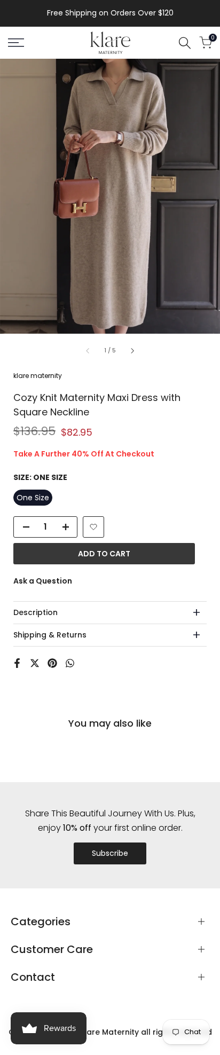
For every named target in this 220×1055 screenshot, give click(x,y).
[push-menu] (16, 42)
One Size (33, 497)
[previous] (87, 350)
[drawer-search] (185, 43)
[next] (132, 350)
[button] (93, 527)
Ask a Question (42, 581)
